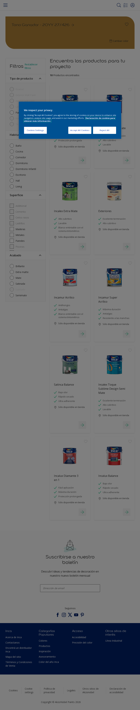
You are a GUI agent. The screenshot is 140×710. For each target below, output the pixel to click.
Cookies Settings (35, 130)
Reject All (104, 130)
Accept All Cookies (79, 130)
